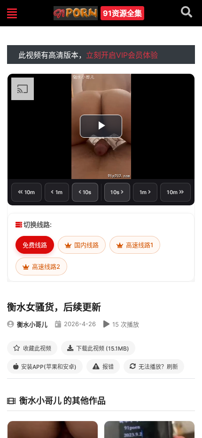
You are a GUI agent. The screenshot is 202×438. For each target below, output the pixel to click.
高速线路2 (45, 266)
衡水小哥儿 (32, 324)
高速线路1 (138, 245)
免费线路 (35, 245)
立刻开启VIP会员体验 (122, 55)
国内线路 (86, 245)
